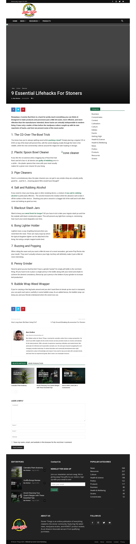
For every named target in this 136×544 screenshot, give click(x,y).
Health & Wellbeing (99, 142)
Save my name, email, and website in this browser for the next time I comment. (42, 442)
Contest (95, 120)
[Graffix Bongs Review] (16, 484)
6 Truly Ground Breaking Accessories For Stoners (68, 322)
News (22, 21)
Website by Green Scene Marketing (36, 542)
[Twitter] (119, 1)
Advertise (109, 542)
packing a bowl (54, 140)
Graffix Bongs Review (31, 480)
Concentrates (97, 117)
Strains (94, 158)
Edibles (94, 130)
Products (47, 21)
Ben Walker (16, 98)
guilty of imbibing (46, 160)
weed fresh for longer (33, 213)
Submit (54, 490)
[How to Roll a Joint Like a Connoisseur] (73, 376)
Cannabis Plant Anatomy (18, 385)
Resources (33, 21)
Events (94, 133)
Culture (18, 88)
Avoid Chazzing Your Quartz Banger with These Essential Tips (33, 495)
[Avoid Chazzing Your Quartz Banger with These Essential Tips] (48, 376)
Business (95, 114)
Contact (116, 542)
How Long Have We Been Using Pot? (24, 322)
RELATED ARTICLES (19, 363)
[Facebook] (112, 1)
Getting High (97, 136)
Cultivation (96, 123)
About (102, 542)
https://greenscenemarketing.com (34, 335)
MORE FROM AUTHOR (35, 363)
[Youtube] (123, 1)
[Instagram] (116, 1)
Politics (94, 149)
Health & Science (98, 139)
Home (15, 21)
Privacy (122, 542)
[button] (122, 21)
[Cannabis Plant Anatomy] (22, 376)
